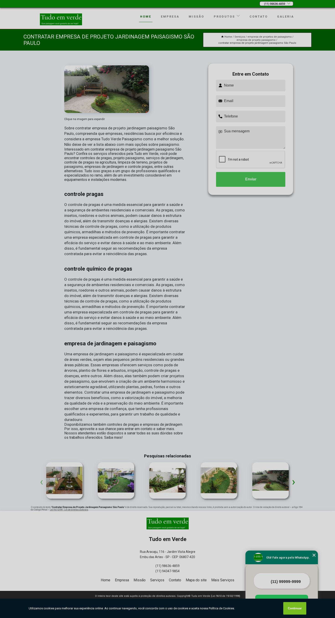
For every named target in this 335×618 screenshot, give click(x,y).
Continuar (295, 608)
